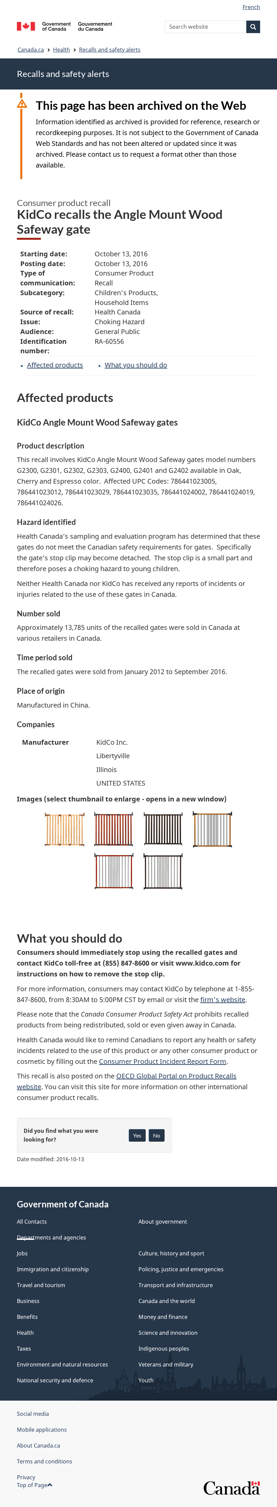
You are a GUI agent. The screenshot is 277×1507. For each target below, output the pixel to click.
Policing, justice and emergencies (181, 1269)
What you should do (136, 364)
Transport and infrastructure (175, 1285)
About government (162, 1221)
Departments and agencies (51, 1237)
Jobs (22, 1253)
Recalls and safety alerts (110, 49)
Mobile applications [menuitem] (42, 1429)
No (156, 1135)
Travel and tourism (41, 1285)
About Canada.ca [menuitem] (38, 1445)
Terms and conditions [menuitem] (44, 1461)
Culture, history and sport (171, 1253)
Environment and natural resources (62, 1364)
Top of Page (32, 1485)
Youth (146, 1380)
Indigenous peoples (163, 1348)
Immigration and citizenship (53, 1269)
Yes (137, 1135)
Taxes (24, 1348)
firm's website (222, 999)
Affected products (55, 364)
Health (61, 49)
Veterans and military (165, 1364)
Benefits (27, 1317)
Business (28, 1301)
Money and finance (162, 1317)
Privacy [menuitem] (26, 1477)
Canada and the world (166, 1301)
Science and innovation (168, 1332)
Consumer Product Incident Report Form (162, 1061)
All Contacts (32, 1221)
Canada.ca (31, 49)
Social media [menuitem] (33, 1413)
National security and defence (55, 1380)
